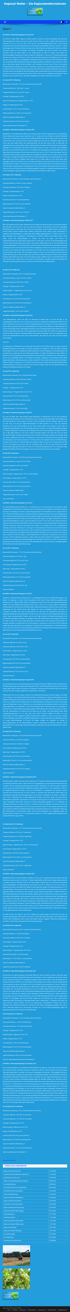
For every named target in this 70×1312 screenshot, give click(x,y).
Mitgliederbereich (62, 1310)
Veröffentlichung (52, 1310)
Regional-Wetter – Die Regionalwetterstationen (35, 3)
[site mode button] (62, 22)
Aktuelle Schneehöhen (9, 1160)
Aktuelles (15, 1310)
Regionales (23, 1310)
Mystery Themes (25, 1308)
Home (9, 1310)
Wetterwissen (41, 1310)
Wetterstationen (32, 1310)
